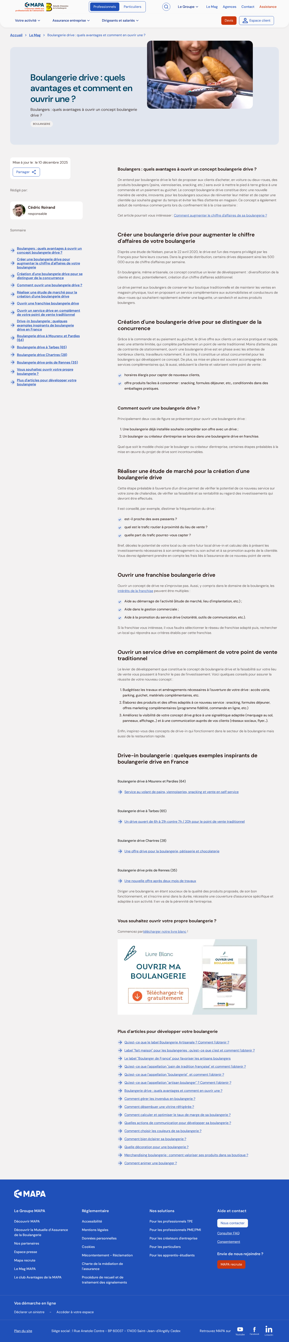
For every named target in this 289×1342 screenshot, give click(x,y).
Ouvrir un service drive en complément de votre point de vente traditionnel (48, 312)
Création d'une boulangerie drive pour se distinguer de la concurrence (50, 276)
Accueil (16, 35)
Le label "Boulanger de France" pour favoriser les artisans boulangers (177, 1058)
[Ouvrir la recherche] (166, 7)
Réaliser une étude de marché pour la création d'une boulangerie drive (47, 294)
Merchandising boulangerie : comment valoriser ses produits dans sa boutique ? (186, 1155)
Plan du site (23, 1331)
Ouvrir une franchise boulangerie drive (48, 303)
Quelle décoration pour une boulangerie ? (156, 1147)
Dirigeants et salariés (118, 20)
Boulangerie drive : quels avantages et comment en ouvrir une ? (173, 1090)
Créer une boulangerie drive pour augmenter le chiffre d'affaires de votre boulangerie (48, 263)
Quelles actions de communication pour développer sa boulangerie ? (177, 1123)
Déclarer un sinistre (29, 1312)
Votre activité (25, 20)
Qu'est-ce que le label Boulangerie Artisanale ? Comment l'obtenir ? (176, 1042)
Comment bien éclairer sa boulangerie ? (155, 1139)
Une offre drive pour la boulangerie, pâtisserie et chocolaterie (171, 851)
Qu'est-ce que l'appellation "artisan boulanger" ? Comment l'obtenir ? (177, 1082)
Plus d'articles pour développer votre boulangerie (46, 382)
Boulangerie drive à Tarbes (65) (42, 347)
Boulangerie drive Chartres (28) (42, 355)
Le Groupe (186, 6)
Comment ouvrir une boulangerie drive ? (49, 285)
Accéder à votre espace (75, 1312)
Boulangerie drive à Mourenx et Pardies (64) (48, 338)
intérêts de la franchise (135, 591)
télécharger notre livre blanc (164, 931)
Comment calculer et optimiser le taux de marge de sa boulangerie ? (177, 1115)
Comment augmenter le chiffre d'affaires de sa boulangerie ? (220, 215)
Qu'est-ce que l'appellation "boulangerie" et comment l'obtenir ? (174, 1074)
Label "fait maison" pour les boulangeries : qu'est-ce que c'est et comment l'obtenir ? (189, 1050)
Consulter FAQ (228, 1233)
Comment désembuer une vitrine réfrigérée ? (159, 1106)
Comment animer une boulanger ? (150, 1163)
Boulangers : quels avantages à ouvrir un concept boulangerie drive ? (49, 250)
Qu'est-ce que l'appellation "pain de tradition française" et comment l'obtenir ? (185, 1066)
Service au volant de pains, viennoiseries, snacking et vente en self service (181, 792)
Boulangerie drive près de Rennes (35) (47, 362)
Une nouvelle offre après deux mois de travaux (160, 881)
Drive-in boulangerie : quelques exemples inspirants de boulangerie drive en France (45, 325)
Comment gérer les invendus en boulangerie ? (159, 1098)
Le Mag (35, 35)
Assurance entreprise (69, 20)
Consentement (228, 1241)
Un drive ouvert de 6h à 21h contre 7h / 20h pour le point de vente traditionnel (184, 821)
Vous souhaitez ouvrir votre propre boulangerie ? (45, 371)
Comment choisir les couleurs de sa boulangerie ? (162, 1131)
